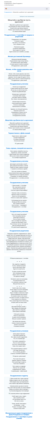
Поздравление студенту (19, 376)
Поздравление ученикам (19, 331)
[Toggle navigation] (47, 8)
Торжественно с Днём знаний (19, 133)
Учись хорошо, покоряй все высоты (19, 148)
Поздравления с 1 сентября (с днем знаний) (19, 417)
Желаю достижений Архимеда (19, 56)
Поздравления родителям (19, 231)
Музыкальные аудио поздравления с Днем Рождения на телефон (19, 414)
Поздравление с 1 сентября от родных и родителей (19, 35)
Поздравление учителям (19, 84)
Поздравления (8, 12)
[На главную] (26, 8)
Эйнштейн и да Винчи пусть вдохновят (19, 120)
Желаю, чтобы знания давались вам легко (19, 70)
